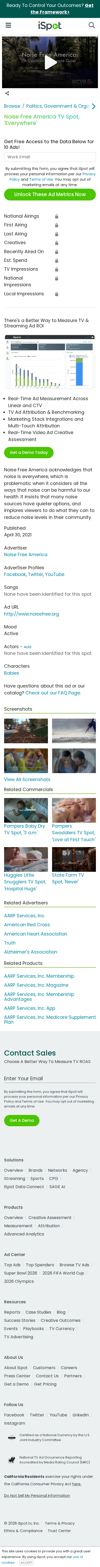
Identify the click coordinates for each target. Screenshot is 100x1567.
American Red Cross (27, 925)
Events (11, 1329)
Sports (37, 1178)
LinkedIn (81, 1415)
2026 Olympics (19, 1281)
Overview (13, 1170)
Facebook (15, 574)
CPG (53, 1178)
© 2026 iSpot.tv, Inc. (22, 1523)
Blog (61, 1312)
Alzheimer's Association (30, 952)
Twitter (35, 574)
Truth (10, 943)
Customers (44, 1368)
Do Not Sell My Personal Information (37, 1495)
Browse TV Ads (74, 1265)
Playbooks (33, 1329)
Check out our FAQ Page (52, 693)
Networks (57, 1170)
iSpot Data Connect (24, 1187)
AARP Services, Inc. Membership (39, 976)
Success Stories (19, 1320)
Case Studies (38, 1312)
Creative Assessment (50, 1218)
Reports (12, 1312)
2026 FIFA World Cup (63, 1273)
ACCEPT (26, 1563)
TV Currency (62, 1329)
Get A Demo (22, 1120)
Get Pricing (45, 1384)
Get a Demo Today (29, 452)
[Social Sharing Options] (7, 93)
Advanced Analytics (24, 1234)
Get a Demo (16, 1384)
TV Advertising (18, 1337)
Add (27, 646)
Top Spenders (40, 1265)
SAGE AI (57, 1187)
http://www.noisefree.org (31, 614)
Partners (73, 1376)
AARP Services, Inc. (24, 916)
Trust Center (59, 1530)
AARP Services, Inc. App (29, 1008)
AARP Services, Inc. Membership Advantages (39, 996)
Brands (35, 1170)
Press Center (17, 1376)
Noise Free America (25, 555)
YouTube (54, 574)
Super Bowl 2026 (20, 1273)
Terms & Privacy (60, 1523)
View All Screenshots (27, 779)
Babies (11, 673)
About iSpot (16, 1368)
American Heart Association (35, 934)
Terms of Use (41, 179)
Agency (80, 1170)
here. (76, 1484)
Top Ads (12, 1265)
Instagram (14, 1423)
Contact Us (47, 1376)
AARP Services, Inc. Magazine (36, 985)
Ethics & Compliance (23, 1530)
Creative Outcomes (61, 1320)
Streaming (14, 1178)
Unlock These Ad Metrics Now (50, 194)
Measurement (18, 1226)
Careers (69, 1368)
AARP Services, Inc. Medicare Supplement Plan (50, 1019)
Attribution (49, 1226)
